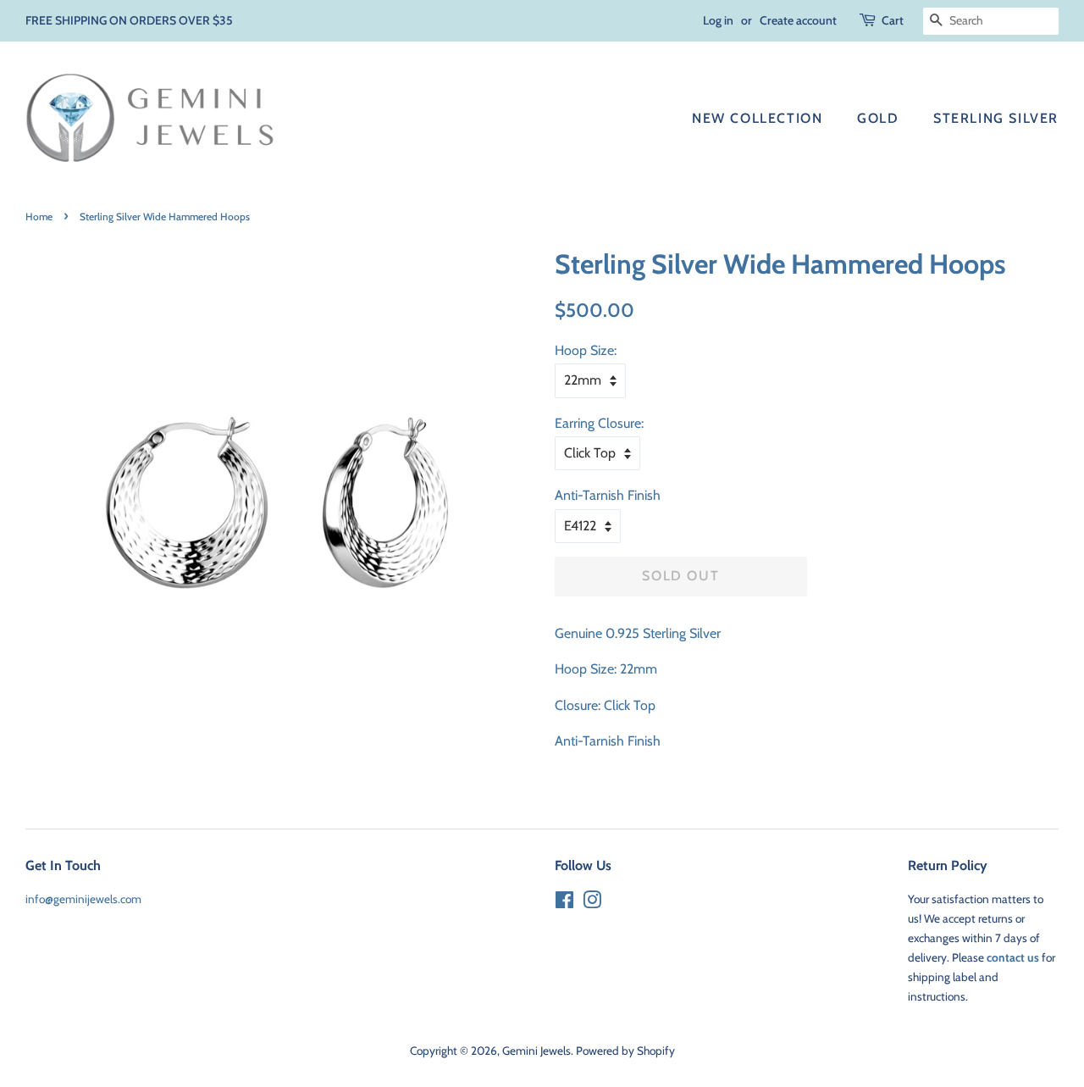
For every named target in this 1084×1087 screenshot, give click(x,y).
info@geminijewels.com (83, 899)
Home (39, 216)
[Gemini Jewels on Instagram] (592, 903)
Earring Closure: (599, 423)
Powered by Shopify (625, 1050)
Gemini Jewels (536, 1050)
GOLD (878, 118)
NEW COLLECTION (757, 118)
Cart (893, 20)
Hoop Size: (586, 350)
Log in (718, 20)
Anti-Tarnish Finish (608, 495)
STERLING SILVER (996, 118)
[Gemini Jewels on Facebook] (564, 903)
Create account (798, 20)
